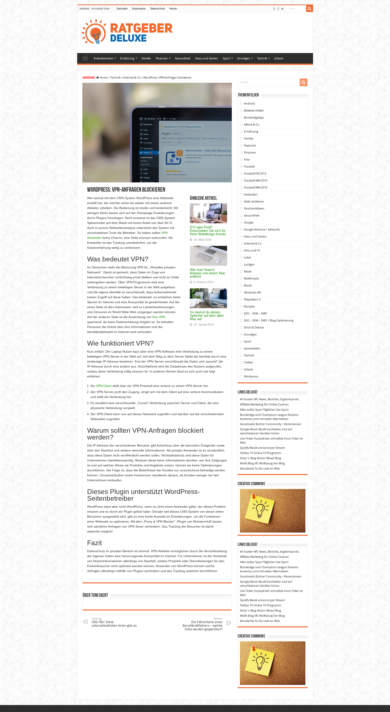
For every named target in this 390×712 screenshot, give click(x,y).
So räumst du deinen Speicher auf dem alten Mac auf (207, 315)
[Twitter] (282, 9)
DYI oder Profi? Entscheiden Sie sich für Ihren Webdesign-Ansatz (208, 230)
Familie (146, 58)
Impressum (139, 8)
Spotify (244, 447)
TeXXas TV (246, 453)
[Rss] (274, 9)
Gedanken (251, 194)
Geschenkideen (254, 208)
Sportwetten (252, 348)
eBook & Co (251, 124)
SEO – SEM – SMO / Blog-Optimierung (268, 320)
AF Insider (246, 399)
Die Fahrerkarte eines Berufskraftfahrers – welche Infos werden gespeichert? (203, 624)
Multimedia (251, 278)
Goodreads (247, 424)
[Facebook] (278, 9)
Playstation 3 (252, 299)
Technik (262, 58)
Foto (247, 159)
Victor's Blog (248, 458)
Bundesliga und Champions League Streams (269, 414)
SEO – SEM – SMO (255, 313)
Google (248, 222)
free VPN (158, 317)
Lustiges (249, 264)
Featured (250, 145)
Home (173, 8)
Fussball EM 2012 (255, 173)
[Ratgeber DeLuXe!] (129, 31)
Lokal (247, 257)
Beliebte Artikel (253, 110)
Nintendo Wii (252, 292)
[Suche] (309, 8)
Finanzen (162, 58)
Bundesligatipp (254, 117)
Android (249, 103)
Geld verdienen (254, 201)
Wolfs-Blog (247, 463)
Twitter (248, 362)
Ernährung (127, 58)
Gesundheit (182, 58)
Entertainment (103, 58)
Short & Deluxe (254, 327)
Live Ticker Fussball (252, 438)
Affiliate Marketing (251, 404)
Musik (248, 285)
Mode (248, 271)
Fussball (249, 166)
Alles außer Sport (251, 409)
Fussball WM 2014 (255, 187)
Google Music (249, 429)
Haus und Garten (206, 58)
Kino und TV (252, 250)
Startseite (122, 8)
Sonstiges (243, 58)
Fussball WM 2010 (255, 180)
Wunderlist (247, 468)
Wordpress (251, 376)
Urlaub (278, 58)
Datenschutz (157, 8)
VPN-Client (103, 386)
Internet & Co (132, 77)
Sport (226, 58)
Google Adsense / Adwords (262, 229)
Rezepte (249, 306)
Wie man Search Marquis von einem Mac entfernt (207, 273)
